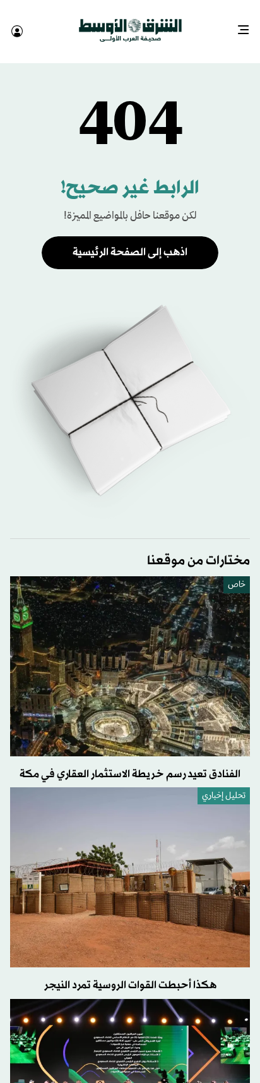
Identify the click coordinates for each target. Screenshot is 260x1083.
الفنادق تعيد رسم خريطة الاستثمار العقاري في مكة (130, 763)
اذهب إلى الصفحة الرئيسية (130, 241)
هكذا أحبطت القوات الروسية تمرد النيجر (130, 974)
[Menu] (248, 25)
